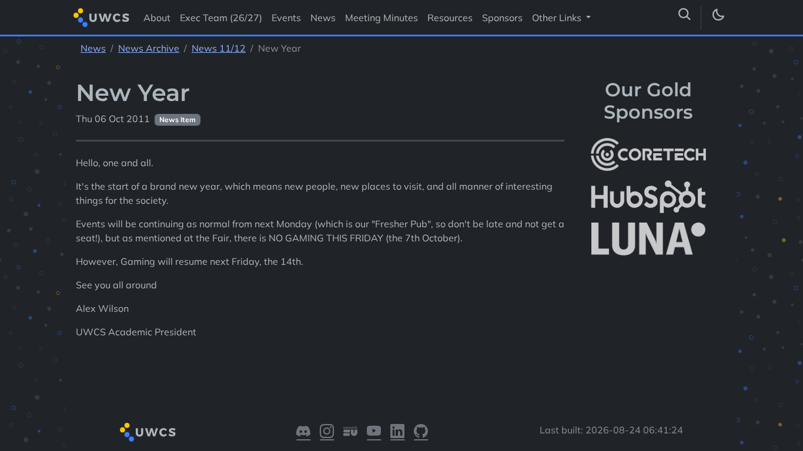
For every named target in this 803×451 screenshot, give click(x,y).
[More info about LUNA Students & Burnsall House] (648, 239)
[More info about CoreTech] (648, 154)
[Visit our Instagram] (327, 432)
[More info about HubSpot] (648, 196)
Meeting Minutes (381, 17)
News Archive (148, 48)
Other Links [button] (558, 17)
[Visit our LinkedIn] (397, 432)
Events (286, 17)
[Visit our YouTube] (374, 432)
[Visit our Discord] (303, 432)
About (156, 17)
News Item (177, 119)
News (323, 17)
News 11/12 (219, 48)
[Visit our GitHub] (421, 432)
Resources (450, 17)
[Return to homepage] (101, 17)
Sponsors (502, 17)
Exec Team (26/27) (221, 17)
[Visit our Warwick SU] (350, 432)
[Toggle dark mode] (718, 17)
